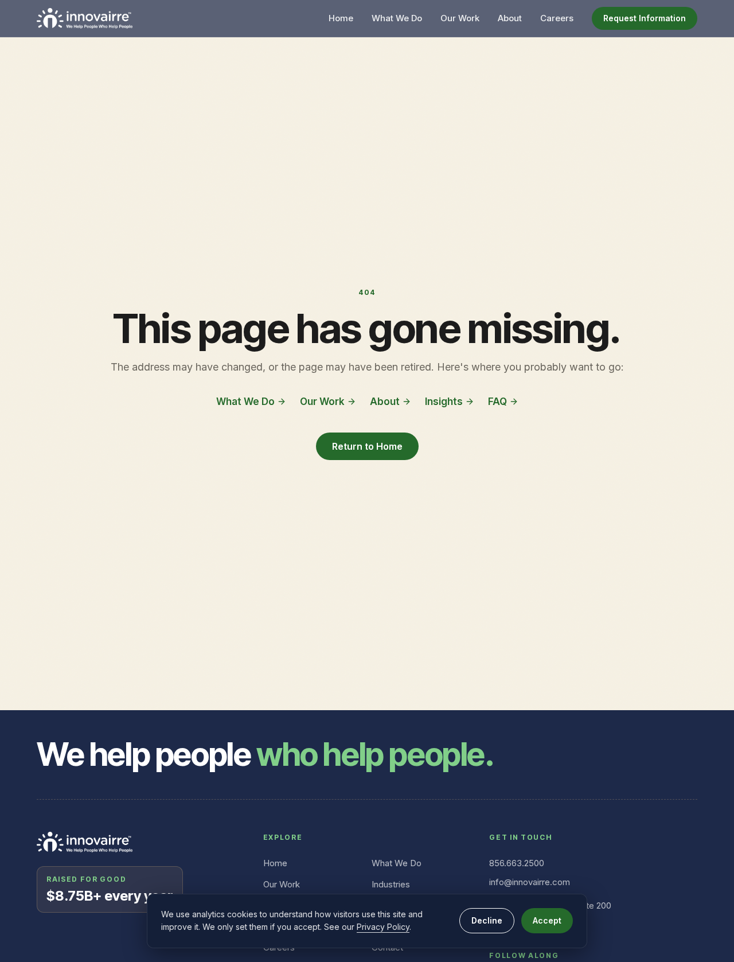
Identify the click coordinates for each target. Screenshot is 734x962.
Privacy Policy (383, 927)
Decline (486, 920)
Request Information (644, 18)
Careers (556, 18)
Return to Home (367, 446)
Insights (444, 401)
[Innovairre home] (84, 18)
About (510, 18)
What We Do (397, 18)
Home (341, 18)
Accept (547, 920)
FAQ (497, 401)
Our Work (459, 18)
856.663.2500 (516, 863)
